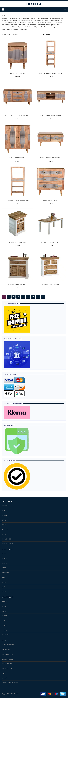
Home (3, 15)
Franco (4, 577)
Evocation (5, 572)
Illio (3, 587)
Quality (4, 678)
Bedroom (5, 506)
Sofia (3, 620)
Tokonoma (5, 635)
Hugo (4, 582)
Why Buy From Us (8, 645)
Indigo (4, 591)
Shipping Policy (7, 654)
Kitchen (4, 515)
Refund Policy (7, 668)
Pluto (4, 611)
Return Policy (7, 664)
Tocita (4, 630)
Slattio (4, 616)
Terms (4, 673)
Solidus (4, 625)
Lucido (4, 601)
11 (37, 296)
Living (4, 520)
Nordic (4, 606)
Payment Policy (7, 659)
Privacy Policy (7, 649)
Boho (3, 553)
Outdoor (5, 529)
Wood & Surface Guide (10, 683)
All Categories (7, 544)
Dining (4, 510)
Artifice (4, 568)
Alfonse (5, 563)
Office (4, 525)
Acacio (4, 558)
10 (33, 296)
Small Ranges (7, 539)
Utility (4, 534)
